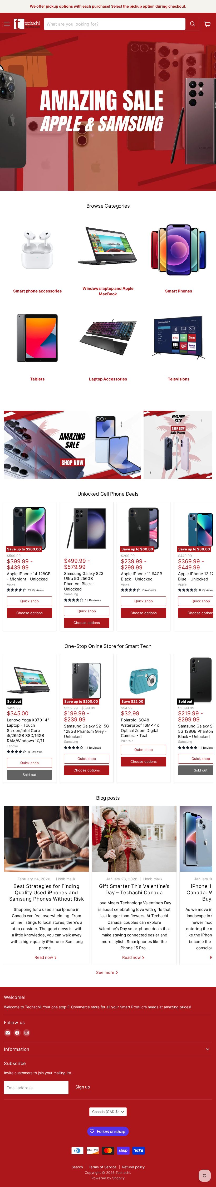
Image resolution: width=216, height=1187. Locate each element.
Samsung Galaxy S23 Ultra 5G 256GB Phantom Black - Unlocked (84, 581)
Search (77, 1167)
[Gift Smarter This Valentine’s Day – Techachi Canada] (134, 839)
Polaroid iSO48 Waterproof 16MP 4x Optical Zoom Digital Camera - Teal (140, 727)
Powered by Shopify (108, 1178)
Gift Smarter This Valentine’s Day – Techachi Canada (134, 889)
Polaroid (127, 741)
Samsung (71, 594)
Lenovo (12, 746)
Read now (44, 957)
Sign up (82, 1087)
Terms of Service (102, 1167)
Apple (11, 584)
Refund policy (133, 1167)
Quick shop (29, 601)
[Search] (192, 24)
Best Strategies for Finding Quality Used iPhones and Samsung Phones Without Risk (46, 892)
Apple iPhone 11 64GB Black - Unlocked (141, 576)
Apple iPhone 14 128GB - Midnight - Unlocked (29, 576)
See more (105, 972)
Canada (105, 1112)
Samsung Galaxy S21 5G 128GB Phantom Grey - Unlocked (86, 731)
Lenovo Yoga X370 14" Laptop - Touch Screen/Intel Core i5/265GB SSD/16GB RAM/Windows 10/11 (28, 730)
